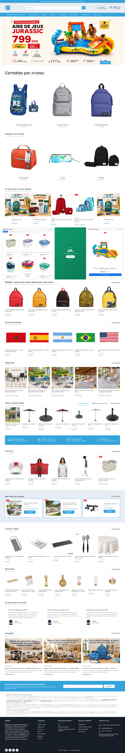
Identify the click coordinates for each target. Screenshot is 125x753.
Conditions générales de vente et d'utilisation (66, 730)
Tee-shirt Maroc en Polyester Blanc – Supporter (61, 479)
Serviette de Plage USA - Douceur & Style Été (109, 350)
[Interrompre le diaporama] (123, 41)
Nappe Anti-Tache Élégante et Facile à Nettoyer (108, 557)
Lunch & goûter (24, 177)
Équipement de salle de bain (15, 700)
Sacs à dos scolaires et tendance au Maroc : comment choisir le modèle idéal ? (99, 668)
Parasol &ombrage (83, 403)
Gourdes (18, 231)
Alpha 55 (65, 750)
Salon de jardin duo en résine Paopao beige (84, 391)
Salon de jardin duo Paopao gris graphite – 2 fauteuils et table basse (109, 391)
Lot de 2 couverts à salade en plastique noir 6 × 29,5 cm (85, 557)
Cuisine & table (73, 14)
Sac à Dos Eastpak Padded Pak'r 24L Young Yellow (38, 310)
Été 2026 (52, 14)
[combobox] (55, 7)
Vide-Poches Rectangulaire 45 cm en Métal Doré (12, 590)
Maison (44, 14)
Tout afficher (116, 282)
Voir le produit (105, 274)
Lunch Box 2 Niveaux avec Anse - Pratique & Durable (107, 479)
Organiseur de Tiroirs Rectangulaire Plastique (14, 557)
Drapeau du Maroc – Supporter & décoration (37, 479)
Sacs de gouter (12, 231)
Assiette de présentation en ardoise (62, 556)
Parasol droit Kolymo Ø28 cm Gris (78, 424)
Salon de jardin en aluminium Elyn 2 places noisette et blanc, (61, 391)
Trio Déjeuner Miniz (16, 219)
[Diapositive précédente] (6, 41)
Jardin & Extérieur (33, 14)
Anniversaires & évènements (46, 700)
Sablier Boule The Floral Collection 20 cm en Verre (78, 590)
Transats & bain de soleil (99, 403)
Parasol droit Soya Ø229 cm (62, 424)
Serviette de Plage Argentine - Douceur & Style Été (62, 350)
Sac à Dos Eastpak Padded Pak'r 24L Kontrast (61, 310)
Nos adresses (82, 731)
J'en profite (70, 256)
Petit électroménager (106, 699)
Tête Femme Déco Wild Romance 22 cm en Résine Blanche (28, 590)
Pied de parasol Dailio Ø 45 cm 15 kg (45, 424)
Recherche (83, 7)
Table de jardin (115, 403)
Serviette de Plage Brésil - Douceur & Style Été (84, 350)
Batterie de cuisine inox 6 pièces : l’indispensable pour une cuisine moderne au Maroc (23, 668)
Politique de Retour (83, 729)
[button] (116, 7)
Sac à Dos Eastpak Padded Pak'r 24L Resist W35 (108, 310)
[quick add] (25, 199)
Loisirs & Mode (97, 14)
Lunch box (5, 231)
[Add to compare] (26, 196)
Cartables (101, 177)
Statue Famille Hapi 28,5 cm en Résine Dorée (45, 590)
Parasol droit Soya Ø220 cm (29, 424)
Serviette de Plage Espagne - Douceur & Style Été (38, 350)
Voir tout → (50, 229)
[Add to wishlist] (21, 499)
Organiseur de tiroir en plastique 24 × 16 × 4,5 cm (39, 557)
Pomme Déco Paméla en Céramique (111, 590)
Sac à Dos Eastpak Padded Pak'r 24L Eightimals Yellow (84, 310)
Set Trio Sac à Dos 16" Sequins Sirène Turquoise (83, 220)
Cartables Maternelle (101, 125)
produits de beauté (27, 700)
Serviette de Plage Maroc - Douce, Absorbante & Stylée (14, 350)
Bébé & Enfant (41, 733)
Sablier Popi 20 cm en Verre (96, 590)
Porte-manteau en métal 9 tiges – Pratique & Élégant (83, 479)
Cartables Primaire (62, 125)
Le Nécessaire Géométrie (39, 219)
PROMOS (40, 738)
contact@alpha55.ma (106, 728)
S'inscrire (109, 686)
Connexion (103, 8)
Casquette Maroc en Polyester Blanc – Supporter (15, 479)
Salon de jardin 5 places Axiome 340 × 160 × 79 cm (70, 503)
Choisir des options (29, 512)
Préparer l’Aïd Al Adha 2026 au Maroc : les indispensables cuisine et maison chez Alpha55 (61, 668)
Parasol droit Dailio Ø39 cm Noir (112, 424)
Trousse (62, 177)
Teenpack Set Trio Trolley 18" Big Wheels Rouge (61, 220)
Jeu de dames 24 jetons (110, 503)
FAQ (59, 724)
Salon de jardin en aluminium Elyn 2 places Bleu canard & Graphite (37, 391)
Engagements (82, 724)
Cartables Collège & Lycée (24, 125)
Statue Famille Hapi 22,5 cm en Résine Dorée (62, 590)
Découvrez (62, 62)
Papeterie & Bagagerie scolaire (15, 14)
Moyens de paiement (63, 727)
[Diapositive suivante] (118, 41)
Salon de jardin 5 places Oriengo (31, 503)
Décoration (62, 14)
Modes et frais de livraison (85, 727)
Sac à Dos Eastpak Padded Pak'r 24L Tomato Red (15, 310)
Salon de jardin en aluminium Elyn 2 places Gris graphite (14, 391)
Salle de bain (85, 14)
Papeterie (40, 736)
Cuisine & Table (42, 724)
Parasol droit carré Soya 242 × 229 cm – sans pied (12, 424)
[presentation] (5, 295)
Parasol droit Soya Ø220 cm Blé (95, 424)
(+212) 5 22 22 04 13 (106, 730)
